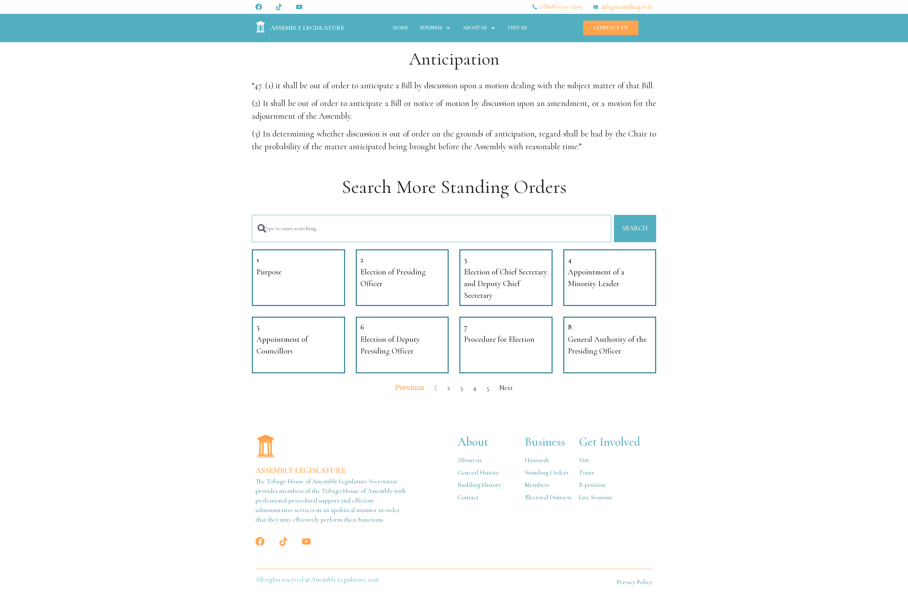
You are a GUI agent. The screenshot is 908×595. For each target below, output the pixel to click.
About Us (475, 28)
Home (400, 28)
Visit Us (517, 28)
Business (431, 28)
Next (506, 388)
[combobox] (431, 228)
